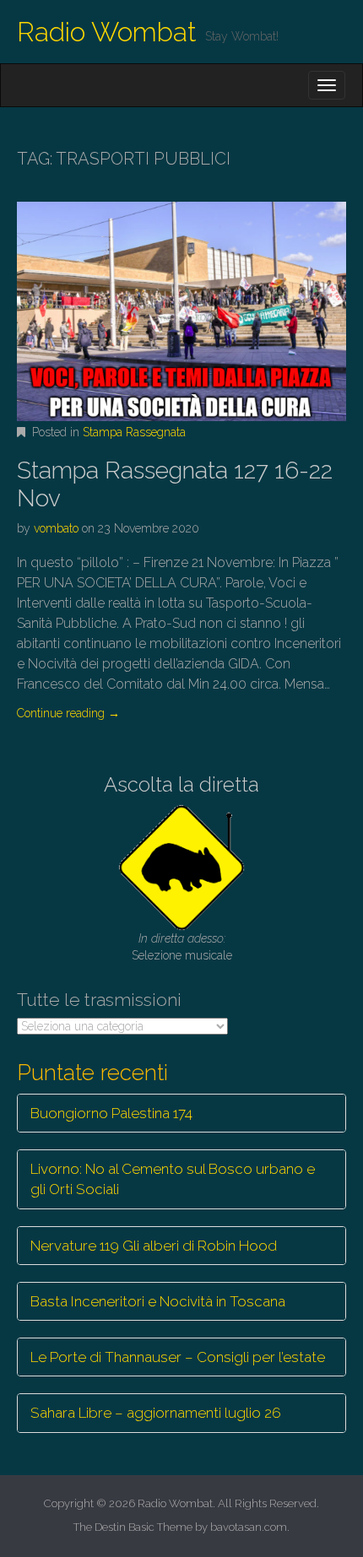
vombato (56, 528)
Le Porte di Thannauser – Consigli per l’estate (177, 1357)
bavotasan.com (248, 1527)
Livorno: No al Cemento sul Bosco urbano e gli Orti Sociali (172, 1178)
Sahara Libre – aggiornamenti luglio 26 (155, 1412)
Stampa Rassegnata (134, 432)
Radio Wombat (107, 31)
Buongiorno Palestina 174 (111, 1113)
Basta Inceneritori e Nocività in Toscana (157, 1301)
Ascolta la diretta (181, 784)
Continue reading (68, 713)
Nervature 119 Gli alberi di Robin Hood (153, 1245)
